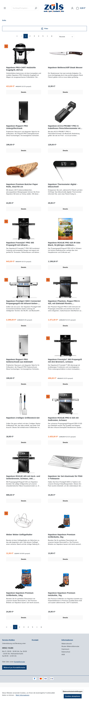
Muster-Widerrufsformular (70, 646)
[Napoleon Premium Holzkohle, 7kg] (65, 579)
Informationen (67, 640)
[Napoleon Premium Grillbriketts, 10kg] (23, 579)
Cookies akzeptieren (72, 696)
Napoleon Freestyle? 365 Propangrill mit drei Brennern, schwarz (65, 360)
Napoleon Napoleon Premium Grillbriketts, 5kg (61, 535)
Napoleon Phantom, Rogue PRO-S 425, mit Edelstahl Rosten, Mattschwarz (64, 302)
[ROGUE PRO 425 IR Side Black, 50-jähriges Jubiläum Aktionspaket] (65, 229)
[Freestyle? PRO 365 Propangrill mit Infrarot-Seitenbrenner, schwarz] (23, 229)
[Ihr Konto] (72, 8)
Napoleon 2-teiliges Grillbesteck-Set (23, 418)
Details (23, 92)
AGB (63, 654)
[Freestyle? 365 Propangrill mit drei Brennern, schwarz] (65, 346)
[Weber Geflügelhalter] (23, 521)
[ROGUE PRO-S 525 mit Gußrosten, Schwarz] (65, 404)
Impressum (65, 649)
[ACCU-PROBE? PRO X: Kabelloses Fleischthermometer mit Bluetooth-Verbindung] (65, 112)
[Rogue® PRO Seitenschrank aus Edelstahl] (23, 346)
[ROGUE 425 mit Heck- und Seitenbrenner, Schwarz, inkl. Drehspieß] (23, 462)
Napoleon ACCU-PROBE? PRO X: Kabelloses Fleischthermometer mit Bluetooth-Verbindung (64, 127)
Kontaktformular (19, 662)
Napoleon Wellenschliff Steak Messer (65, 67)
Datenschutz (66, 652)
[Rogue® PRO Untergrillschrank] (23, 112)
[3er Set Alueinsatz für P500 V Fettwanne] (65, 462)
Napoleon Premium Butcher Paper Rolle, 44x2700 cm (22, 185)
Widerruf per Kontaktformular (14, 667)
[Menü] (4, 8)
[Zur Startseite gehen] (54, 8)
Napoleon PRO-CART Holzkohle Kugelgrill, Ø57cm (21, 68)
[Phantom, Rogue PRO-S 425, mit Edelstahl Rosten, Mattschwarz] (65, 287)
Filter (46, 28)
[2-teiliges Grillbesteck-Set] (23, 404)
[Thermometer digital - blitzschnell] (65, 170)
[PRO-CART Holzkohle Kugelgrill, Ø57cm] (23, 54)
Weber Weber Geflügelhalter (19, 534)
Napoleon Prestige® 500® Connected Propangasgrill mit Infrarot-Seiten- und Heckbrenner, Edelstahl (23, 302)
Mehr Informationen (22, 695)
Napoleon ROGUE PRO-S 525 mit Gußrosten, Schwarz (63, 419)
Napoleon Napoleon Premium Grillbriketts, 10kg (19, 594)
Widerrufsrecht (67, 643)
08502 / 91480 (7, 648)
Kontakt (35, 640)
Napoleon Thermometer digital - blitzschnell (62, 185)
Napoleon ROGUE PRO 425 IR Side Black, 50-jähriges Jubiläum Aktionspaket (64, 244)
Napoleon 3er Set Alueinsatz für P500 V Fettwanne (65, 477)
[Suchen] (35, 8)
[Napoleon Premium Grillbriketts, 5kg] (65, 521)
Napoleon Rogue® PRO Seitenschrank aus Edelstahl (19, 360)
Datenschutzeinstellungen (72, 691)
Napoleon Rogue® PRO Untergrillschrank (17, 127)
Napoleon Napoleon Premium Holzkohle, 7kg (61, 594)
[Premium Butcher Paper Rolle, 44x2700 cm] (23, 170)
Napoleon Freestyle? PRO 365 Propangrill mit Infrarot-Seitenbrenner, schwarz (20, 244)
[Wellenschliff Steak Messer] (65, 54)
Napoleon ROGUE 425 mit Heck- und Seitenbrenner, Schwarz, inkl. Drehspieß (23, 477)
